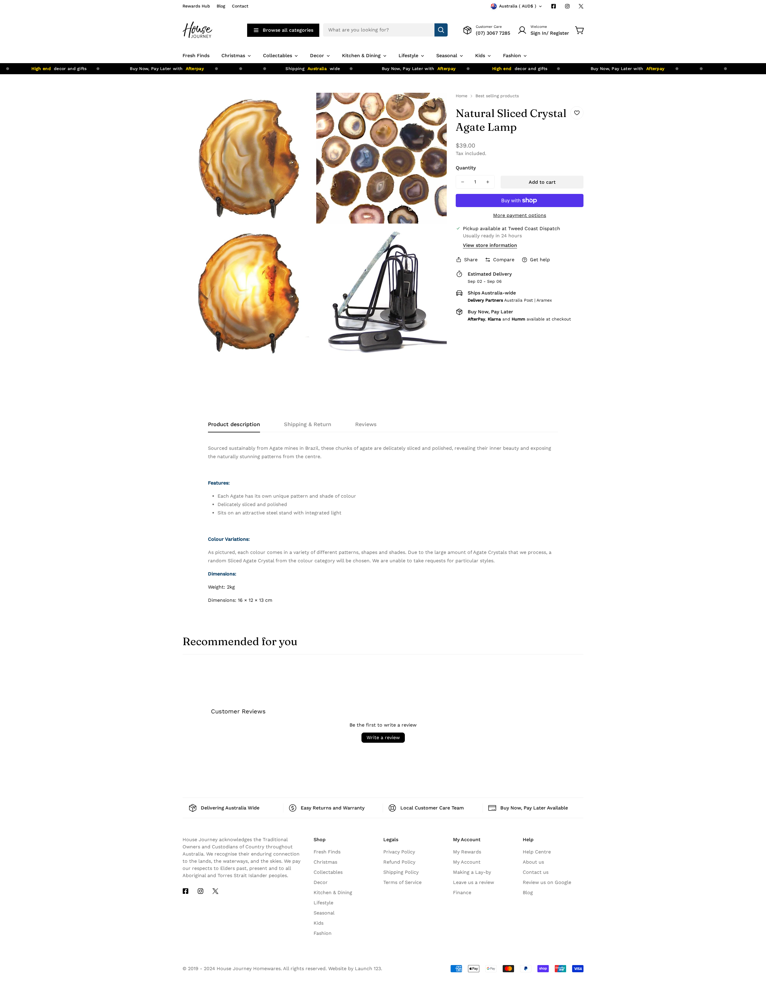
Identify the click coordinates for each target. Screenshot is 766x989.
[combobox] (385, 30)
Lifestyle (323, 903)
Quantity (466, 168)
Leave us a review (473, 882)
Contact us (535, 872)
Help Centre (537, 852)
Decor (321, 882)
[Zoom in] (302, 105)
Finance (462, 892)
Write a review (383, 737)
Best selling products (497, 95)
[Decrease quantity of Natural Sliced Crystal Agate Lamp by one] (462, 181)
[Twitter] (581, 6)
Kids (318, 923)
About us (533, 862)
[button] (579, 30)
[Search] (441, 30)
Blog (221, 6)
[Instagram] (567, 6)
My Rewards (467, 852)
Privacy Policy (399, 852)
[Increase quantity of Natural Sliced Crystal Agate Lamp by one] (487, 181)
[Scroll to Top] (754, 934)
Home (461, 95)
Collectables (328, 872)
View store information (490, 245)
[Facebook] (553, 6)
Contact (240, 6)
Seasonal (324, 913)
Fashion (323, 933)
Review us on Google (547, 882)
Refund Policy (399, 862)
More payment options (519, 215)
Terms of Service (402, 882)
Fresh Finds (327, 852)
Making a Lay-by (472, 872)
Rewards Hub (196, 6)
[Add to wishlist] (576, 112)
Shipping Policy (401, 872)
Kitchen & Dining (333, 892)
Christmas (325, 862)
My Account (467, 862)
